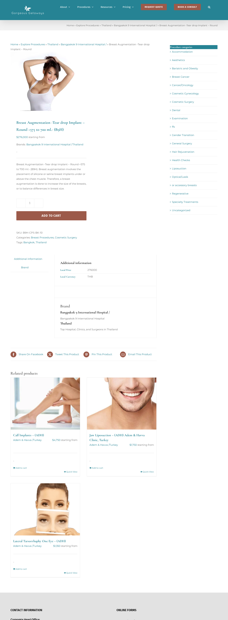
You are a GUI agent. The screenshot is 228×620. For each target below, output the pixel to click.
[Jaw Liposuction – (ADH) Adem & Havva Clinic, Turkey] (121, 404)
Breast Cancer (180, 76)
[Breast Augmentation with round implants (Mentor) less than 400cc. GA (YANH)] (46, 81)
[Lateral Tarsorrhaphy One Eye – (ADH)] (45, 509)
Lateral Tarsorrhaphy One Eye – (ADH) (39, 541)
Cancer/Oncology (182, 85)
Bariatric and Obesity (185, 68)
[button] (209, 7)
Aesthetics (178, 60)
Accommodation (182, 51)
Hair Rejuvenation (183, 151)
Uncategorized (181, 210)
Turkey (37, 440)
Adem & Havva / (23, 440)
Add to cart (51, 216)
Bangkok (29, 242)
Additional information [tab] (28, 258)
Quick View (71, 471)
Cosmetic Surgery (66, 237)
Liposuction (179, 168)
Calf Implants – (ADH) (28, 435)
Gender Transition (183, 135)
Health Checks (181, 160)
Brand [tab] (25, 267)
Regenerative (180, 193)
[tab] (14, 265)
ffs (173, 126)
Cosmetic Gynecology (185, 93)
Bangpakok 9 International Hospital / (135, 25)
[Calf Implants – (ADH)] (45, 404)
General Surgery (182, 143)
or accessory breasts (184, 185)
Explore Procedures (87, 25)
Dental (176, 110)
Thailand (106, 25)
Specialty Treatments (185, 201)
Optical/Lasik (180, 176)
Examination (180, 118)
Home (70, 25)
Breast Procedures (42, 237)
